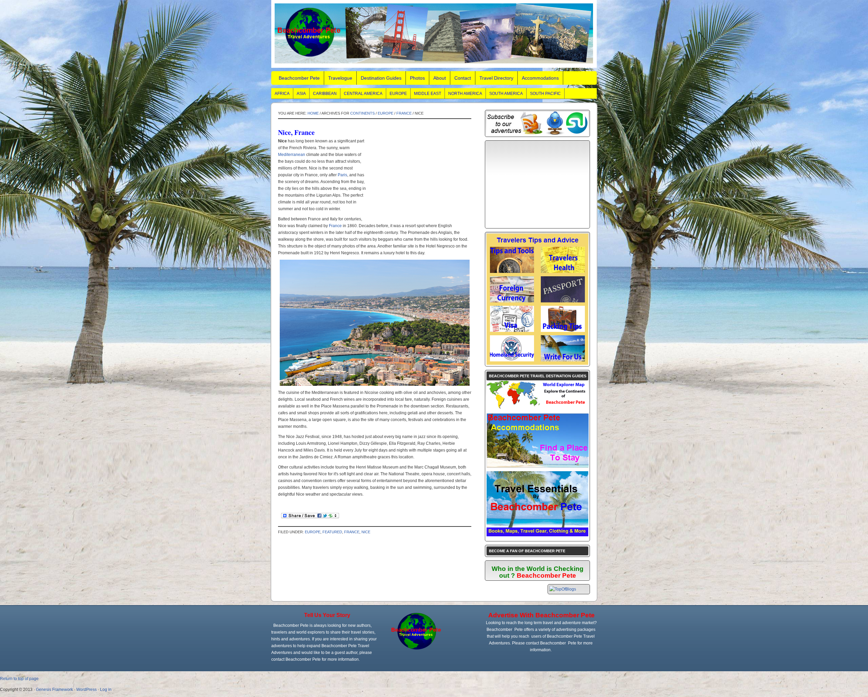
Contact (462, 78)
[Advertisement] (418, 180)
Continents (362, 113)
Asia (301, 93)
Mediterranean (291, 154)
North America (465, 93)
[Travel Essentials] (537, 535)
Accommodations (540, 78)
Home (313, 113)
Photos (417, 78)
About (439, 78)
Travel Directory (496, 78)
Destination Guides (381, 78)
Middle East (427, 93)
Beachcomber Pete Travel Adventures (434, 34)
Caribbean (325, 93)
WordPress (86, 689)
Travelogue (340, 78)
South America (506, 93)
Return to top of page (19, 678)
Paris (342, 175)
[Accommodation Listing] (538, 466)
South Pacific (545, 93)
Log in (106, 689)
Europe (398, 93)
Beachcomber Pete (299, 78)
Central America (363, 93)
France (404, 113)
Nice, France (296, 132)
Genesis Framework (54, 689)
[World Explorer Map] (537, 408)
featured (332, 532)
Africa (282, 93)
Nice (365, 532)
